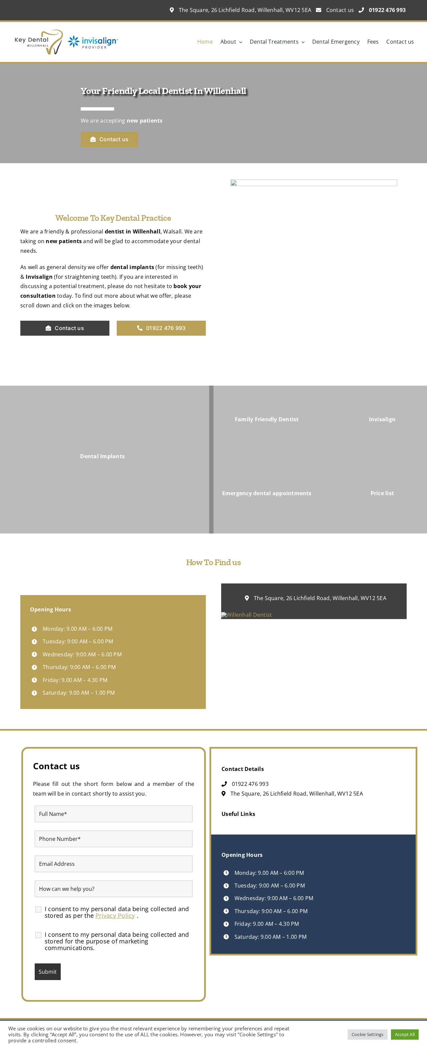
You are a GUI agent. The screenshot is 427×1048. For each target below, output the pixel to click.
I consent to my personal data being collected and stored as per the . (117, 912)
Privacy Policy (115, 915)
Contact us (339, 10)
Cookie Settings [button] (368, 1034)
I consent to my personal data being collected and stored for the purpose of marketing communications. (117, 941)
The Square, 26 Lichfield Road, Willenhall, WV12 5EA (244, 10)
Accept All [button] (405, 1034)
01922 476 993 (249, 784)
